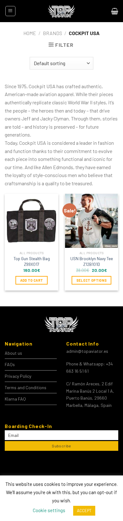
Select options (91, 280)
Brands (52, 33)
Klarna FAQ (15, 398)
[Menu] (10, 11)
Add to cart (31, 280)
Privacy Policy (18, 376)
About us (13, 353)
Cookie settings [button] (49, 510)
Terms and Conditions (25, 387)
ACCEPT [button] (84, 510)
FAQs (10, 364)
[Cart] (114, 11)
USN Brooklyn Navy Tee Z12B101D (91, 261)
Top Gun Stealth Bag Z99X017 (32, 261)
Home (29, 33)
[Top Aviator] (61, 11)
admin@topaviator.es (87, 351)
